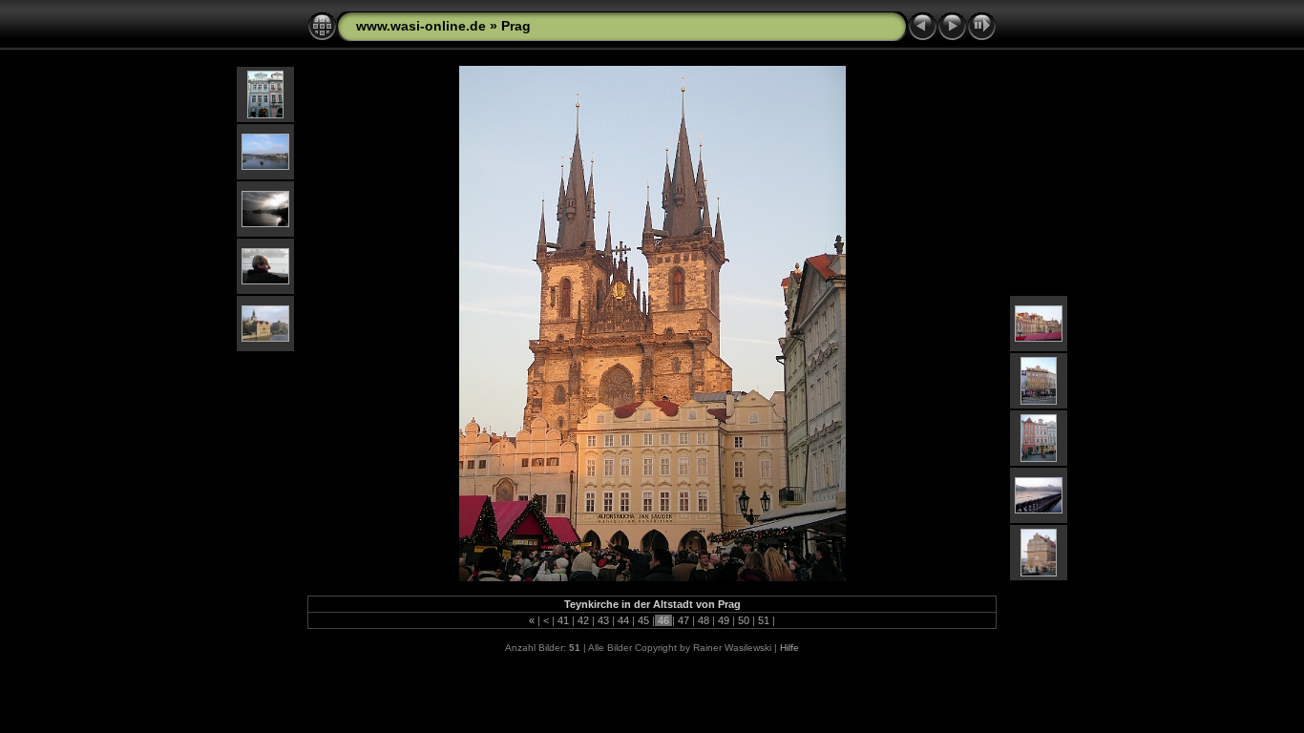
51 (763, 620)
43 (603, 620)
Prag (516, 25)
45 (643, 620)
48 (703, 620)
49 (723, 620)
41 (563, 620)
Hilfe (789, 647)
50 (743, 620)
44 (623, 620)
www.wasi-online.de (421, 25)
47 (683, 620)
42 (583, 620)
